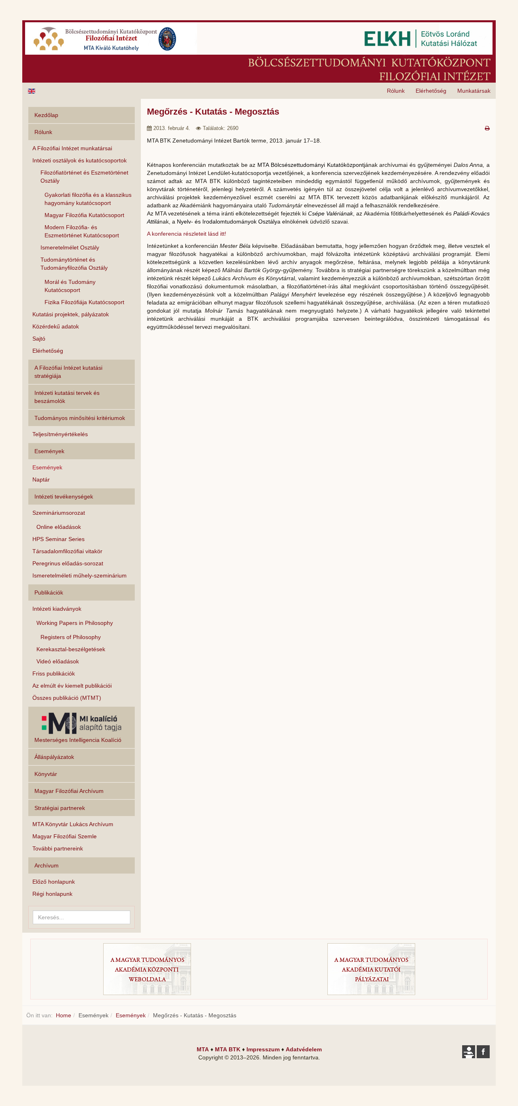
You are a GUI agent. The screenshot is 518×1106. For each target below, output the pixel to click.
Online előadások (58, 527)
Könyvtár (45, 774)
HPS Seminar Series (58, 539)
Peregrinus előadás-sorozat (67, 563)
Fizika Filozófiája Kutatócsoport (84, 302)
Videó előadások (57, 661)
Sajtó (38, 338)
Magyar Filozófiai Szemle (64, 836)
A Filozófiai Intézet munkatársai (72, 148)
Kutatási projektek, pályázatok (70, 314)
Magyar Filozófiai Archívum (69, 791)
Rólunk (396, 90)
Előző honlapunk (53, 881)
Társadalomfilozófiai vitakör (67, 551)
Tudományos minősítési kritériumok (79, 418)
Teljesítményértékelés (60, 434)
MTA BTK (227, 1049)
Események (47, 467)
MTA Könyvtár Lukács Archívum (72, 824)
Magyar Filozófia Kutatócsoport (84, 215)
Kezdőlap (46, 115)
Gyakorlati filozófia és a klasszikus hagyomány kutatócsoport (88, 199)
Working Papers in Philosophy (74, 623)
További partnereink (57, 848)
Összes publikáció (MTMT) (66, 698)
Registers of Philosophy (70, 637)
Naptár (41, 479)
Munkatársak (473, 90)
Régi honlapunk (52, 894)
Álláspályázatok (54, 757)
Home (63, 1015)
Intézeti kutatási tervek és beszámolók (67, 397)
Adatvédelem (304, 1049)
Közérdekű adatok (55, 326)
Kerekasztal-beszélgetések (70, 649)
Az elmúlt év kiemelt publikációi (72, 685)
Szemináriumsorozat (58, 512)
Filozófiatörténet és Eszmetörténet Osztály (84, 176)
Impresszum (263, 1049)
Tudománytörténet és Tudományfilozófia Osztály (74, 263)
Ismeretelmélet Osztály (69, 247)
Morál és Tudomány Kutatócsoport (70, 286)
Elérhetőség (431, 90)
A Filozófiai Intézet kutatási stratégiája (68, 371)
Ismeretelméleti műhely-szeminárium (79, 575)
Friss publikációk (53, 673)
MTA (203, 1049)
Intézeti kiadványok (56, 608)
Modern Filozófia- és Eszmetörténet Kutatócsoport (82, 231)
